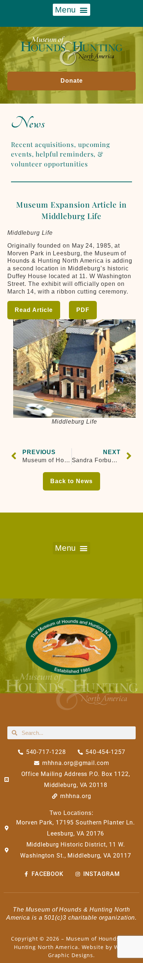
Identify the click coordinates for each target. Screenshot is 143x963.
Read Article (34, 310)
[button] (71, 10)
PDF (82, 310)
